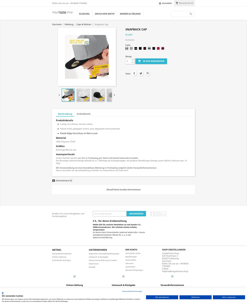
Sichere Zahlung (59, 257)
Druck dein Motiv (105, 13)
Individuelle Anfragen (61, 260)
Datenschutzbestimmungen (132, 291)
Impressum (94, 263)
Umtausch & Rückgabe (98, 257)
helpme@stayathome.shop (175, 271)
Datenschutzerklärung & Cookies (103, 260)
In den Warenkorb (151, 61)
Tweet (140, 73)
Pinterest (147, 73)
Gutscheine (130, 267)
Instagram (164, 213)
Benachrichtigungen (134, 270)
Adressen (129, 263)
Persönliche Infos (132, 253)
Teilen (134, 73)
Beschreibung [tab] (65, 113)
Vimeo (158, 213)
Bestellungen (131, 256)
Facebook (152, 213)
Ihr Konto (131, 249)
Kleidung (84, 13)
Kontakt (92, 267)
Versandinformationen (62, 253)
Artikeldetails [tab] (84, 113)
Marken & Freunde (130, 13)
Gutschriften (130, 260)
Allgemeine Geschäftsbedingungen (104, 253)
